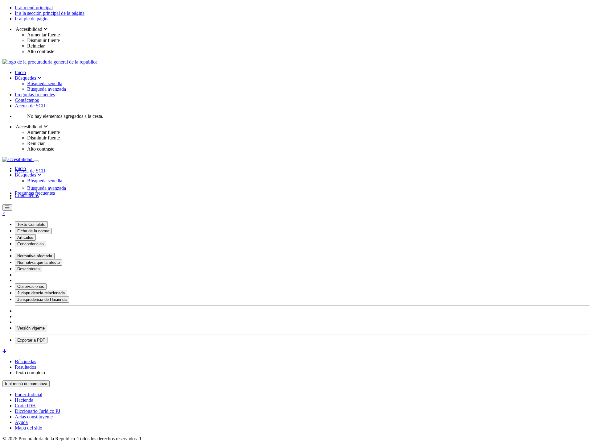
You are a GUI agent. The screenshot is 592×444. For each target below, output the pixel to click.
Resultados (25, 367)
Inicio (20, 72)
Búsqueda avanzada (46, 89)
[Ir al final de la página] (4, 351)
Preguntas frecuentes (35, 94)
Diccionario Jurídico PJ (37, 411)
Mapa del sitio (28, 427)
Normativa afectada (34, 256)
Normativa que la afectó (38, 262)
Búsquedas (26, 78)
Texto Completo (31, 224)
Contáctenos (27, 100)
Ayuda (21, 422)
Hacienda (24, 400)
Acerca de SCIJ (30, 105)
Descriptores (28, 269)
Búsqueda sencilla (44, 83)
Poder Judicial (28, 394)
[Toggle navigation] (36, 161)
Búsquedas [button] (26, 174)
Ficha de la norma (33, 231)
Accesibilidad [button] (29, 29)
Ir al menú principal (34, 7)
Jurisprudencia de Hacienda (42, 299)
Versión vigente (31, 328)
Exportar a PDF (31, 340)
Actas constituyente (34, 416)
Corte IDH (25, 405)
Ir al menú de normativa (26, 383)
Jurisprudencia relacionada (41, 293)
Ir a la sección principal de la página (49, 13)
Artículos (25, 237)
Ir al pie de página (32, 18)
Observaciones (30, 286)
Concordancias (30, 244)
